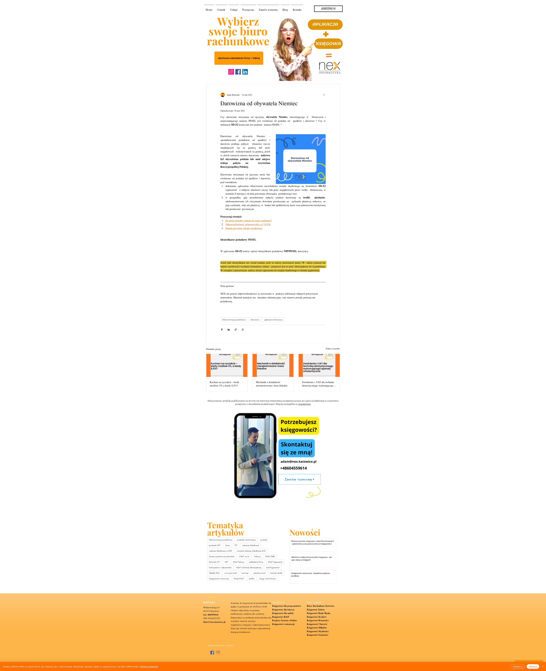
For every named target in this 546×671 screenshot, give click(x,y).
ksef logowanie (273, 567)
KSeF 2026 (270, 556)
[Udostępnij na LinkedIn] (228, 329)
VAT (226, 562)
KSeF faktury (238, 562)
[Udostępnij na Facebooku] (221, 329)
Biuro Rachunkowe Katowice (321, 605)
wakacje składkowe (250, 545)
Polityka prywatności (149, 666)
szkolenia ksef (259, 573)
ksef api (245, 573)
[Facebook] (238, 72)
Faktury (257, 556)
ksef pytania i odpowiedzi (220, 567)
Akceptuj (533, 666)
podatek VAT (215, 545)
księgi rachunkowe (267, 578)
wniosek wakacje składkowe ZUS (251, 551)
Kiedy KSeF (239, 578)
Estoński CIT (214, 562)
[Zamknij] (542, 666)
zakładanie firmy (256, 562)
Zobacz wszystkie (333, 348)
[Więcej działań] (324, 94)
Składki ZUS (214, 573)
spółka (252, 578)
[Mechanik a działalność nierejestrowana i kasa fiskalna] (273, 365)
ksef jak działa (276, 573)
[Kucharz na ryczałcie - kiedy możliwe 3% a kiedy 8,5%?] (226, 365)
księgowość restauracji (219, 578)
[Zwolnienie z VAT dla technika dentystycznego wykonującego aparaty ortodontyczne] (319, 365)
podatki (263, 540)
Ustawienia (518, 666)
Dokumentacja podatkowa (234, 319)
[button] (234, 8)
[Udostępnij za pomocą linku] (235, 329)
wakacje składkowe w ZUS (220, 551)
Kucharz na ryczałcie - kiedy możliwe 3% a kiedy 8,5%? (224, 383)
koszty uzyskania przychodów (222, 556)
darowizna (254, 319)
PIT (236, 545)
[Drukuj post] (242, 329)
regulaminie (304, 404)
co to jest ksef (230, 573)
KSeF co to (244, 556)
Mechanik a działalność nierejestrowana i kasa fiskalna (271, 383)
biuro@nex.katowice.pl (214, 621)
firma (227, 545)
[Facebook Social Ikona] (212, 652)
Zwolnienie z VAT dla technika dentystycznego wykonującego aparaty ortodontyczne (318, 383)
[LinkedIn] (245, 72)
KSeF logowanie (275, 562)
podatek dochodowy (246, 540)
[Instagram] (231, 72)
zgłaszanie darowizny (273, 319)
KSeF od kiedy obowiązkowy (248, 567)
